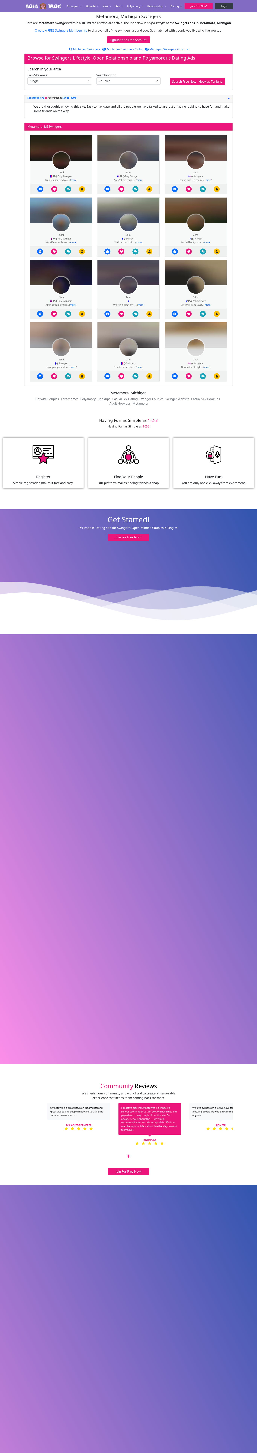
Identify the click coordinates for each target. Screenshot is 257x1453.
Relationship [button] (155, 6)
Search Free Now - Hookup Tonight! (197, 81)
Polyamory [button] (134, 6)
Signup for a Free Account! (128, 40)
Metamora (140, 403)
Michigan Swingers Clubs (124, 49)
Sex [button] (118, 6)
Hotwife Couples (47, 399)
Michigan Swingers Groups (168, 49)
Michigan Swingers (86, 49)
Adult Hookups (120, 403)
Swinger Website (177, 399)
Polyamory (88, 399)
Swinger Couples (151, 399)
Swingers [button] (73, 6)
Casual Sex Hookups (205, 399)
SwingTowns (69, 97)
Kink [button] (106, 6)
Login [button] (224, 6)
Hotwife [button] (91, 6)
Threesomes (69, 399)
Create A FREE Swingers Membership (61, 30)
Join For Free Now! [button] (128, 537)
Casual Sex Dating (125, 399)
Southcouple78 (36, 97)
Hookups (103, 399)
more (74, 180)
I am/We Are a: (37, 75)
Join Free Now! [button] (199, 6)
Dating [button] (175, 6)
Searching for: (106, 75)
